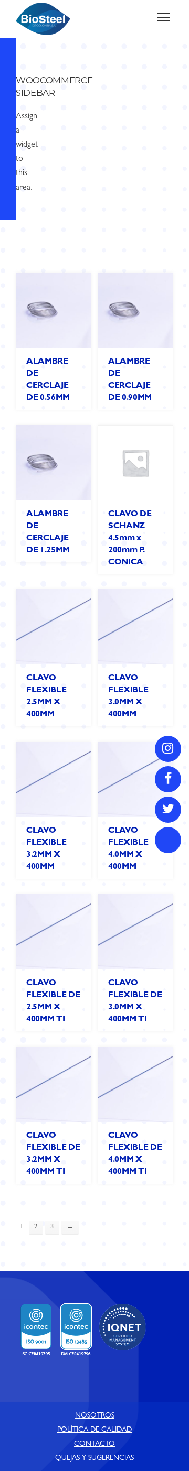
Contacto (94, 1444)
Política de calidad (94, 1430)
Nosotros (94, 1416)
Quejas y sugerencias (94, 1458)
